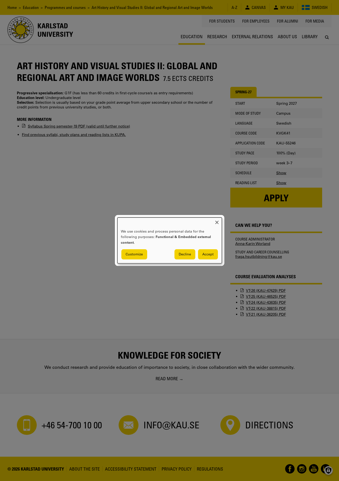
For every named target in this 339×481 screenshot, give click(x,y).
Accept (208, 254)
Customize (134, 254)
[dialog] (169, 240)
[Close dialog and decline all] (217, 220)
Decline (185, 254)
